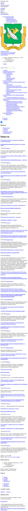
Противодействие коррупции (10, 98)
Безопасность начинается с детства (8, 411)
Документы (6, 483)
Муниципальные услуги (9, 95)
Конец (18, 457)
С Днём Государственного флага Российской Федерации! (13, 311)
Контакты (5, 113)
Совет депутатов (7, 80)
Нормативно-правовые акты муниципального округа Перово (14, 110)
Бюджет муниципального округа (14, 102)
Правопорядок (9, 79)
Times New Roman (6, 5)
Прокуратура (9, 74)
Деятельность (6, 481)
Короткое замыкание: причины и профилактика (11, 208)
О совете (5, 478)
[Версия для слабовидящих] (2, 66)
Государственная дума (11, 21)
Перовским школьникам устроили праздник (10, 252)
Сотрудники (9, 84)
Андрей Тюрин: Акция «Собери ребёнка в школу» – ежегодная (14, 159)
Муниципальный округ (9, 71)
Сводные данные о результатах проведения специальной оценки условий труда (16, 87)
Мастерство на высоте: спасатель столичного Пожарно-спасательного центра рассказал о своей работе (12, 400)
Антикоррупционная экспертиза (14, 101)
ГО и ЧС (8, 76)
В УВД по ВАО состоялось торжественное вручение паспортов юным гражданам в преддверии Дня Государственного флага (14, 236)
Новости (5, 73)
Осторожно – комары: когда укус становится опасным (12, 428)
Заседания (8, 111)
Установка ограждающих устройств (15, 97)
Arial (1, 5)
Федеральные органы (8, 16)
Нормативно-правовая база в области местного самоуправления (15, 107)
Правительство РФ (11, 19)
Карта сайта (6, 486)
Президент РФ (9, 18)
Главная (5, 70)
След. (14, 457)
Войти (5, 64)
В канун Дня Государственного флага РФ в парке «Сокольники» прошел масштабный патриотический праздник (14, 278)
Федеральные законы (11, 104)
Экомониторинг (10, 91)
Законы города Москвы (12, 105)
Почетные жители (10, 78)
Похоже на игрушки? (5, 372)
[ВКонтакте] (1, 122)
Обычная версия (5, 14)
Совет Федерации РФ (11, 20)
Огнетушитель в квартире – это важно (9, 220)
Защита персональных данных (13, 89)
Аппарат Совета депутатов (10, 82)
